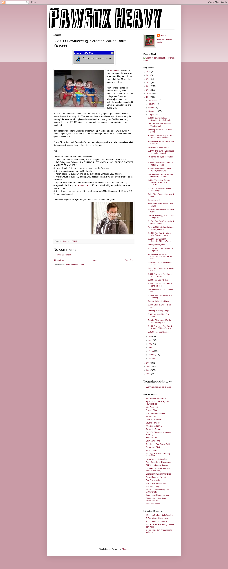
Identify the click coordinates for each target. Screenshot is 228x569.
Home (94, 260)
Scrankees (115, 70)
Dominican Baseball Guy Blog (158, 474)
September (153, 111)
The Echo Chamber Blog (156, 483)
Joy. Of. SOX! (151, 438)
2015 (148, 75)
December (153, 100)
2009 (148, 97)
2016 (148, 72)
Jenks (163, 35)
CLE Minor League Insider (157, 465)
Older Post (129, 260)
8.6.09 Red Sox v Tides (158, 280)
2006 (148, 370)
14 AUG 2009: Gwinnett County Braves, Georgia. (161, 228)
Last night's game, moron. (159, 147)
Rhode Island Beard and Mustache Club (156, 499)
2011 (148, 90)
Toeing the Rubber (153, 429)
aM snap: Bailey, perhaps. (159, 311)
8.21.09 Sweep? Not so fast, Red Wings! (160, 189)
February (152, 355)
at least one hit (84, 185)
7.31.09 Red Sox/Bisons (158, 332)
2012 (148, 86)
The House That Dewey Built (158, 444)
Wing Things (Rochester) (156, 521)
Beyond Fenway (152, 423)
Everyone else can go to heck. (158, 387)
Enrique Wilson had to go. (159, 301)
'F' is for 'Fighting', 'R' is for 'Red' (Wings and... (161, 216)
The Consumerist (153, 504)
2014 (148, 79)
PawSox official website (156, 398)
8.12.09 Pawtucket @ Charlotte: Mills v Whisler (159, 240)
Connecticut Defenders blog (157, 495)
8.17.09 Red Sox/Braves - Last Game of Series (161, 222)
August (151, 115)
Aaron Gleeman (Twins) (156, 477)
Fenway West (151, 450)
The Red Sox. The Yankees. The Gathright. (160, 125)
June (150, 340)
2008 (148, 363)
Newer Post (59, 260)
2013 (148, 83)
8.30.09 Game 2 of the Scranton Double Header (160, 119)
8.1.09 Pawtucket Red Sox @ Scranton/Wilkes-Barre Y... (160, 327)
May (150, 344)
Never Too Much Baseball (157, 459)
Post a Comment (64, 255)
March (151, 351)
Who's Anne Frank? (154, 426)
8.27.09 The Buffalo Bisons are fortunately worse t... (161, 152)
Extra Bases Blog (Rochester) (158, 462)
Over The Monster (153, 420)
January (152, 358)
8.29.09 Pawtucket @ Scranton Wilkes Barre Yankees (161, 136)
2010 (148, 93)
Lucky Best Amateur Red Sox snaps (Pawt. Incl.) (158, 469)
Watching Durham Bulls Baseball (160, 515)
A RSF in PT (151, 416)
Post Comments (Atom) (74, 265)
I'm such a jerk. (154, 200)
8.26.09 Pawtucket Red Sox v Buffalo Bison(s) (160, 164)
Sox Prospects (152, 407)
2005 (148, 374)
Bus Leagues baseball (155, 413)
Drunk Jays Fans (153, 441)
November (153, 104)
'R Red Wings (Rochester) (157, 518)
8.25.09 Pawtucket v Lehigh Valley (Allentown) (159, 169)
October (152, 108)
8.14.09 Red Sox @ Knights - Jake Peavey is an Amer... (160, 234)
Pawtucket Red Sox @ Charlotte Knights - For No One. (160, 256)
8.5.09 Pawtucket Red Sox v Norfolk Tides (160, 285)
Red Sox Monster (153, 480)
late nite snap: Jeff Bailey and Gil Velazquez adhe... (160, 175)
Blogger (125, 549)
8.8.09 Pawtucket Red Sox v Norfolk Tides (160, 275)
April (150, 347)
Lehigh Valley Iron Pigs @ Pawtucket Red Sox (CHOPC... (159, 182)
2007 (148, 366)
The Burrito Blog (152, 486)
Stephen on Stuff (153, 447)
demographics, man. (156, 245)
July (150, 336)
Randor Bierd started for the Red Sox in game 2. (159, 321)
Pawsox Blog (151, 410)
